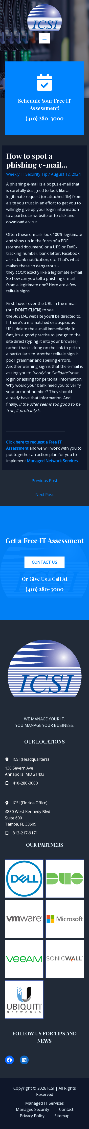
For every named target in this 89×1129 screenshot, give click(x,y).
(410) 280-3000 (44, 118)
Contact (66, 1109)
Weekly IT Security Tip (26, 174)
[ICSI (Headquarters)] (27, 759)
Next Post (44, 494)
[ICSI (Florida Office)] (26, 803)
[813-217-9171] (21, 833)
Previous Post (44, 480)
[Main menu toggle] (44, 38)
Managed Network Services (52, 460)
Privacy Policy (32, 1115)
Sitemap (61, 1115)
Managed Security (32, 1109)
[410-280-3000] (21, 783)
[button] (44, 562)
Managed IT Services (44, 1103)
